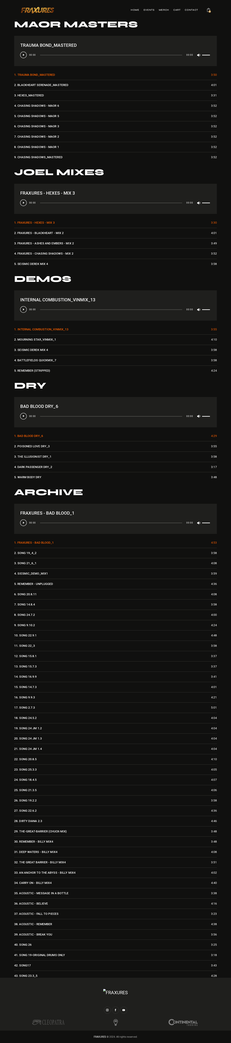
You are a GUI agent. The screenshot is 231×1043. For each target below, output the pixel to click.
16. (24, 697)
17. (24, 707)
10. (25, 635)
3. (29, 95)
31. (35, 852)
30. (33, 841)
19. (28, 728)
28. (28, 821)
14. (25, 676)
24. (25, 780)
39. (33, 934)
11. (24, 646)
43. (26, 976)
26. (25, 800)
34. (33, 883)
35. (41, 893)
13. (25, 666)
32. (40, 862)
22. (25, 759)
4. (36, 106)
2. (41, 85)
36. (31, 903)
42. (22, 965)
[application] (115, 59)
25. (25, 790)
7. (36, 136)
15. (25, 687)
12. (25, 656)
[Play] (23, 55)
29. (40, 831)
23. (25, 769)
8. (36, 147)
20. (28, 738)
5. (36, 116)
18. (25, 718)
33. (44, 872)
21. (28, 749)
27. (25, 810)
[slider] (206, 54)
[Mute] (198, 55)
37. (36, 914)
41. (39, 955)
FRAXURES (100, 1036)
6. (36, 126)
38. (33, 924)
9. (38, 157)
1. (34, 75)
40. (23, 944)
